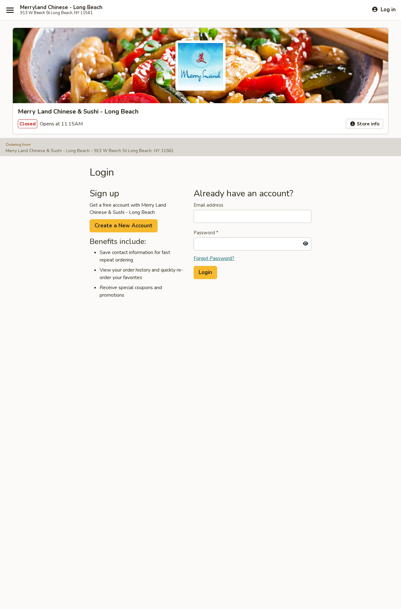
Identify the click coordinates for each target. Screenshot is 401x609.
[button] (205, 272)
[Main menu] (10, 10)
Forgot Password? (214, 258)
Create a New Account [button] (124, 225)
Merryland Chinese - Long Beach (61, 7)
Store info (367, 124)
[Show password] (305, 244)
